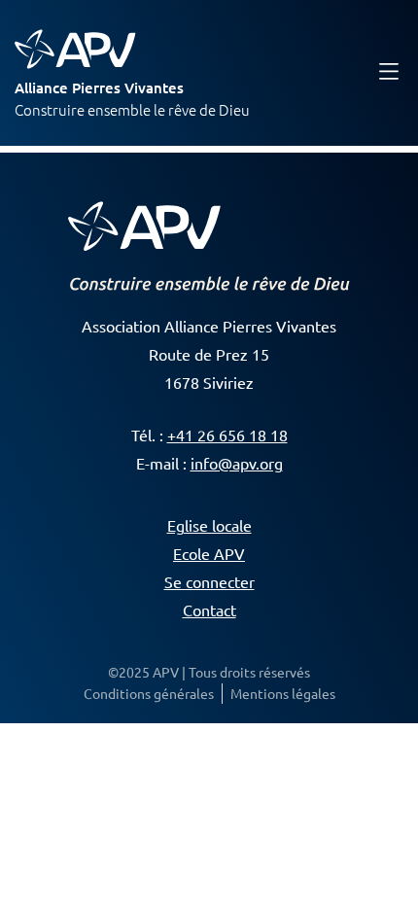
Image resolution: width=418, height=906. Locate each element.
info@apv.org (237, 462)
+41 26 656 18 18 (227, 434)
